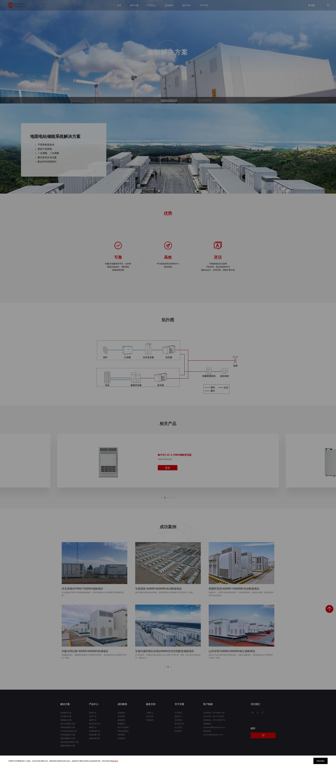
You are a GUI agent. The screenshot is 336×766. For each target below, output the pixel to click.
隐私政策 (115, 761)
